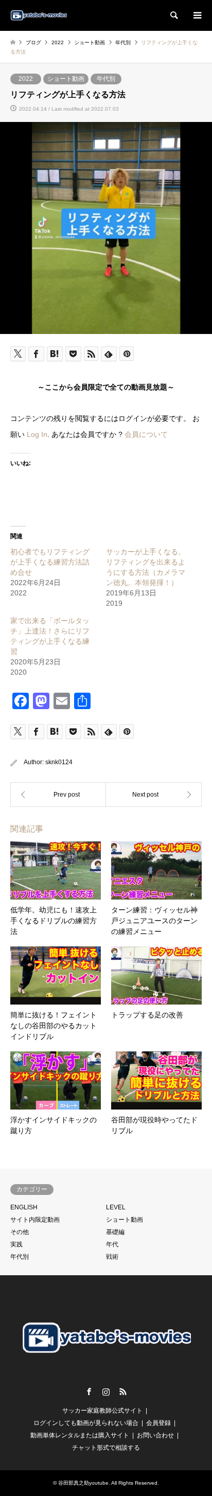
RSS (123, 1391)
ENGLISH (24, 1207)
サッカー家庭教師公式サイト (102, 1410)
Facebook (89, 1391)
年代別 (106, 78)
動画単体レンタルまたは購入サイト (79, 1435)
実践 (16, 1244)
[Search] (173, 15)
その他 (19, 1232)
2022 (26, 78)
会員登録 (158, 1423)
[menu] (196, 15)
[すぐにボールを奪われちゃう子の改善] (58, 794)
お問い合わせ (155, 1435)
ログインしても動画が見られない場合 (85, 1423)
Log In (37, 434)
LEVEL (116, 1207)
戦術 (112, 1256)
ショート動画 (65, 78)
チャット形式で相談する (106, 1447)
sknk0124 (59, 762)
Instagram (106, 1391)
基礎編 (115, 1232)
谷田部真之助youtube (83, 1483)
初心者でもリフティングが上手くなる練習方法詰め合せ (50, 562)
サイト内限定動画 (35, 1219)
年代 (112, 1244)
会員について (146, 434)
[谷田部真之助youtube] (38, 15)
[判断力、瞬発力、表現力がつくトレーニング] (154, 794)
